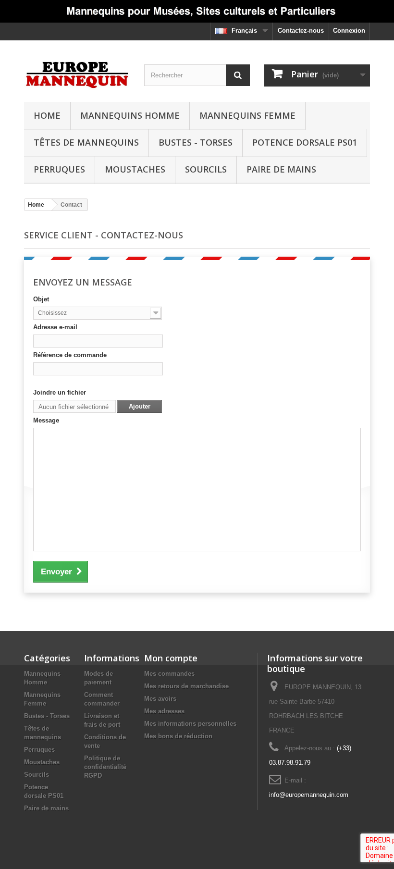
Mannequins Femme (247, 115)
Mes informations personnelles (190, 723)
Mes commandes (169, 673)
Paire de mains (281, 169)
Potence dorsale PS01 (304, 142)
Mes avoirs (160, 698)
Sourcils (206, 169)
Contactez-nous (301, 30)
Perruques (59, 169)
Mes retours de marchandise (186, 686)
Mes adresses (164, 711)
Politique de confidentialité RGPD (105, 767)
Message (46, 420)
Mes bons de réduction (178, 736)
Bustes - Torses (196, 142)
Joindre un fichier (59, 392)
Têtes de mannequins (86, 142)
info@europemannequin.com (308, 794)
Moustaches (135, 169)
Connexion (349, 30)
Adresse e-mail (55, 327)
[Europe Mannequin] (77, 75)
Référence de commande (70, 355)
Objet (41, 299)
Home (47, 115)
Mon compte (170, 658)
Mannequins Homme (130, 115)
